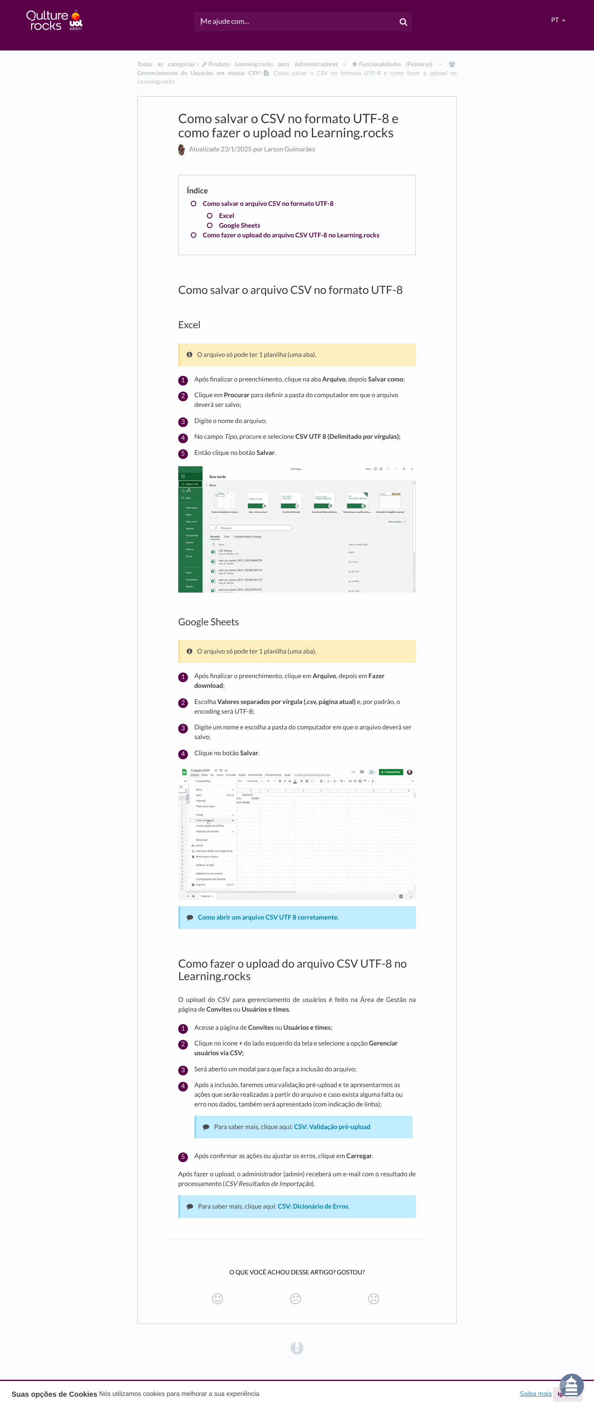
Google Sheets (239, 225)
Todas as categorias (166, 64)
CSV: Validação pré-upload (332, 1127)
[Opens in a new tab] (297, 1347)
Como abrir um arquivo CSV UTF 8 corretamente (267, 917)
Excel (226, 216)
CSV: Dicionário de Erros (313, 1206)
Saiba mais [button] (536, 1394)
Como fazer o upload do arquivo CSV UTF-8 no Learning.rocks (291, 235)
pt (555, 20)
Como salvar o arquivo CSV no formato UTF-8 (268, 203)
